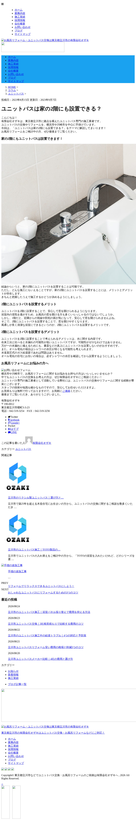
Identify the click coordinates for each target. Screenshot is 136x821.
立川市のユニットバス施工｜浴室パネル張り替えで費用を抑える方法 (49, 612)
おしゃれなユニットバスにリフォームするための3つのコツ (43, 592)
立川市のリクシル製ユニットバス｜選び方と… (36, 497)
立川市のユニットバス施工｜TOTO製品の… (34, 549)
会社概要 (20, 23)
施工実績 (20, 16)
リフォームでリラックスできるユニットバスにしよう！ (41, 586)
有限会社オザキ (42, 443)
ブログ (19, 30)
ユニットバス (16, 93)
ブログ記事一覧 (17, 684)
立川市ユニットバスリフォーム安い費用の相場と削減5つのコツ (46, 647)
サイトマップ (23, 34)
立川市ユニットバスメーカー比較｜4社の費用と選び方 (40, 659)
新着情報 (13, 674)
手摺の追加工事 (17, 571)
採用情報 (20, 20)
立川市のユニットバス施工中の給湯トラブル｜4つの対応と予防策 (47, 635)
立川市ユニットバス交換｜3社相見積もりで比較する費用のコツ (46, 623)
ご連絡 (66, 391)
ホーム (19, 9)
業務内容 (20, 13)
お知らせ (13, 671)
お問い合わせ (23, 27)
